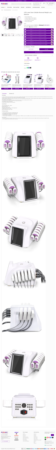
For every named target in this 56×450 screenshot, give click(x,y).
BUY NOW (46, 49)
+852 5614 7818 (49, 441)
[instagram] (36, 3)
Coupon (13, 0)
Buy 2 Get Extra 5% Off (38, 52)
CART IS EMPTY (51, 3)
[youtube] (35, 3)
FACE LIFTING (9, 7)
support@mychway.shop (50, 442)
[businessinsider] (16, 438)
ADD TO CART (31, 49)
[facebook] (38, 3)
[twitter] (39, 3)
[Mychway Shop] (4, 3)
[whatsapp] (33, 3)
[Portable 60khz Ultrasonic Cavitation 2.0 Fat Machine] (50, 79)
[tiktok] (40, 3)
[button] (21, 22)
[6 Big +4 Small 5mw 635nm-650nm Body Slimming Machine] (6, 79)
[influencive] (16, 440)
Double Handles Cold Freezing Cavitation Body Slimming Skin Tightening (16, 85)
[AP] (16, 434)
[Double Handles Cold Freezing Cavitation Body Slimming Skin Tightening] (17, 79)
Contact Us (8, 0)
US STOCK (43, 7)
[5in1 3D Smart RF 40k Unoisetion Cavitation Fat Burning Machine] (28, 79)
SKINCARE (22, 7)
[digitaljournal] (16, 437)
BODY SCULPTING (16, 7)
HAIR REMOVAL (28, 7)
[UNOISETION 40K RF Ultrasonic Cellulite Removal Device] (39, 79)
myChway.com (52, 443)
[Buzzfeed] (16, 435)
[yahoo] (16, 432)
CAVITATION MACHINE (36, 7)
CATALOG (2, 7)
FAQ (10, 0)
